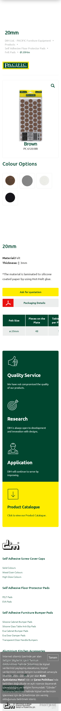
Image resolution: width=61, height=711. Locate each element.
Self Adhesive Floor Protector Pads (25, 48)
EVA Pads (7, 601)
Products (10, 44)
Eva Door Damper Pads (13, 635)
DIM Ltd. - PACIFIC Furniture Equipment (28, 40)
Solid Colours (9, 568)
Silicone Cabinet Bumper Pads (17, 622)
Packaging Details (34, 302)
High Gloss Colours (11, 577)
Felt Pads (10, 52)
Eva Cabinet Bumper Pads (15, 631)
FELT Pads (7, 597)
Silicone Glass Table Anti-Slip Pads (19, 626)
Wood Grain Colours (12, 572)
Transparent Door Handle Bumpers (20, 640)
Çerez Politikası (43, 679)
